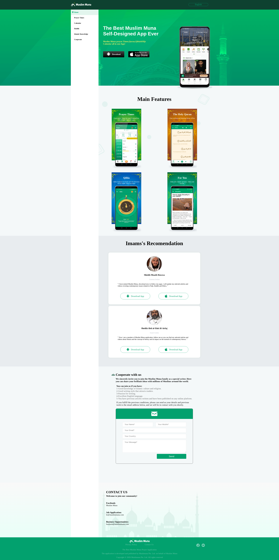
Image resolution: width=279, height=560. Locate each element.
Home (76, 12)
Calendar (77, 23)
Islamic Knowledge (81, 34)
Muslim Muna (111, 505)
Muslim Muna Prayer (138, 550)
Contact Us (149, 544)
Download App (137, 296)
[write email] (203, 545)
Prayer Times (79, 18)
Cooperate (78, 39)
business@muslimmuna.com (117, 524)
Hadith (76, 29)
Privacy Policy (131, 544)
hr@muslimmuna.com (115, 515)
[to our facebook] (198, 545)
